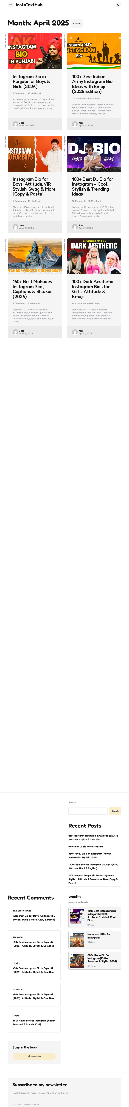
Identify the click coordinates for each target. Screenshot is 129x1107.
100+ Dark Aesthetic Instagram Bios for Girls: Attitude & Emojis (92, 289)
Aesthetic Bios (65, 245)
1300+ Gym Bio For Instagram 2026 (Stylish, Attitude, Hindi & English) (93, 866)
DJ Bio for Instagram (65, 145)
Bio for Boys (5, 141)
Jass (21, 122)
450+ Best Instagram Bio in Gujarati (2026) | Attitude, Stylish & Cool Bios (93, 837)
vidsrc (16, 1015)
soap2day (18, 936)
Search (72, 802)
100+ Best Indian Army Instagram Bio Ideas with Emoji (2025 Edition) (92, 84)
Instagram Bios (5, 40)
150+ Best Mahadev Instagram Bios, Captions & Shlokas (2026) (32, 289)
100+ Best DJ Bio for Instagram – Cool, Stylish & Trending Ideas (92, 186)
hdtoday (17, 989)
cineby (16, 963)
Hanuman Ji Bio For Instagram (85, 846)
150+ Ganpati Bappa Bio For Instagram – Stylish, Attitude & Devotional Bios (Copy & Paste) (93, 879)
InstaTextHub (29, 4)
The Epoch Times (22, 910)
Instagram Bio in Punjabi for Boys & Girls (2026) (31, 81)
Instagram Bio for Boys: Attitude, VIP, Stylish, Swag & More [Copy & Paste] (34, 186)
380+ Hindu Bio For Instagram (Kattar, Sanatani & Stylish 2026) (89, 855)
